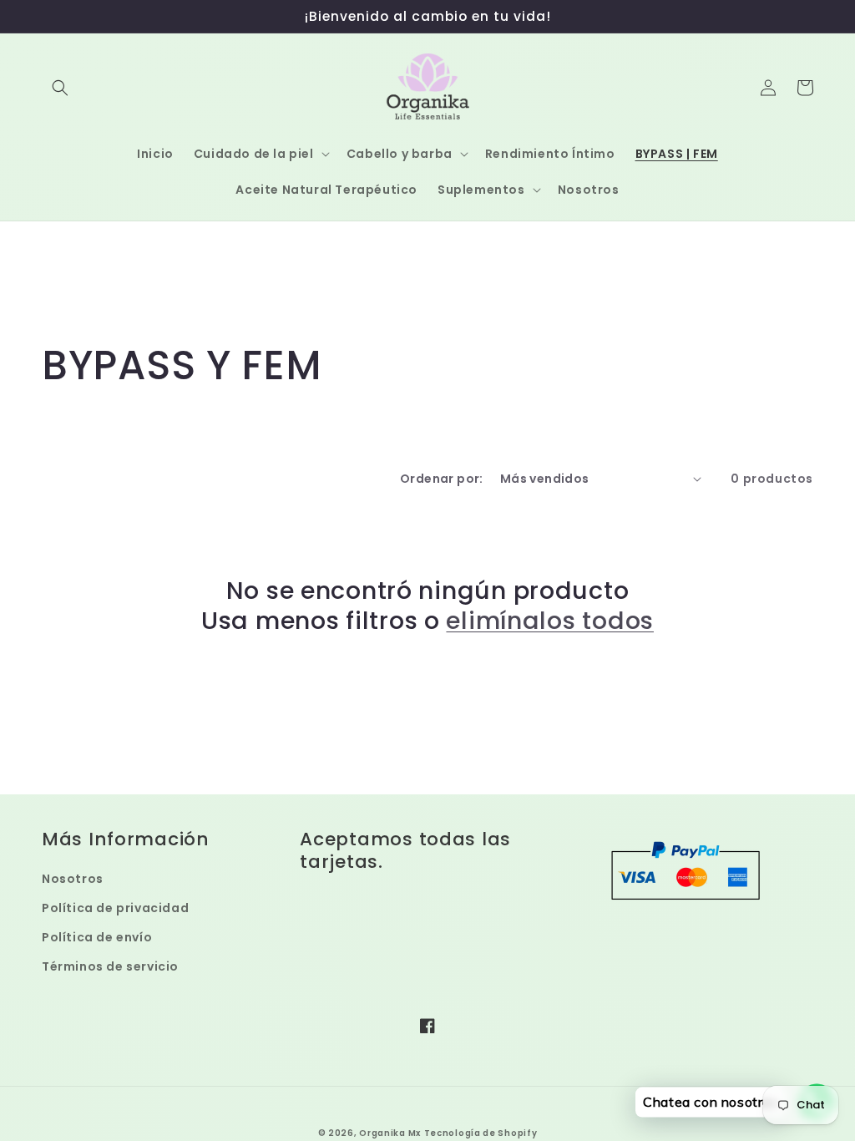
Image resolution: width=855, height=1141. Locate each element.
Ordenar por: (441, 478)
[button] (60, 87)
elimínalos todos (550, 621)
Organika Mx (390, 1133)
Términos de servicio (110, 966)
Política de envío (97, 937)
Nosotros (73, 878)
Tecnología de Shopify (481, 1133)
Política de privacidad (115, 908)
